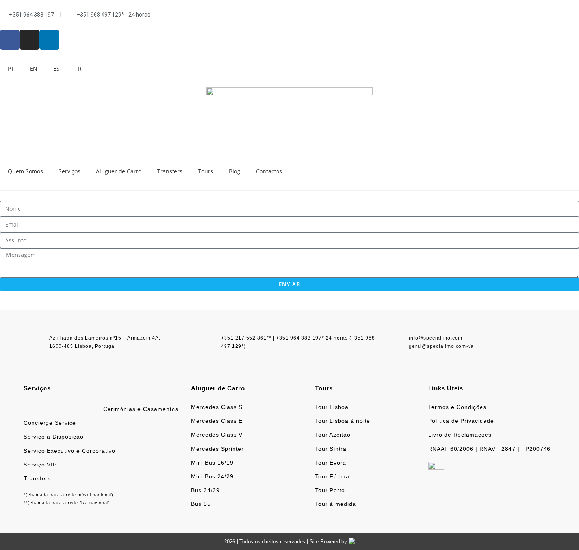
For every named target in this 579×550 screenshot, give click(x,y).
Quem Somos (25, 171)
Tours (205, 171)
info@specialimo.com (435, 338)
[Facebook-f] (10, 40)
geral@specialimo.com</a (441, 346)
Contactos (269, 171)
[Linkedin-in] (49, 40)
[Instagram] (29, 40)
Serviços (69, 171)
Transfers (169, 171)
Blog (234, 171)
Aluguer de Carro (118, 171)
